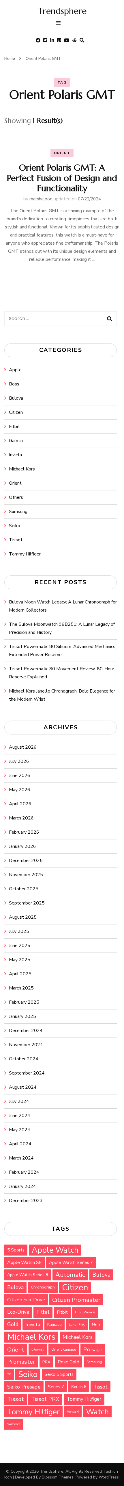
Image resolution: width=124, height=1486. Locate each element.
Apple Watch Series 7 (71, 1262)
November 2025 (26, 875)
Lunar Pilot (77, 1324)
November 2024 (26, 1045)
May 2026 (19, 790)
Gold (12, 1324)
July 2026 (19, 761)
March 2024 (21, 1158)
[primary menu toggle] (59, 23)
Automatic (70, 1275)
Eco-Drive (18, 1312)
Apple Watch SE (24, 1262)
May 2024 (19, 1130)
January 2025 (22, 1016)
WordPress (109, 1477)
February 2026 (24, 832)
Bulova (16, 398)
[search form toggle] (82, 40)
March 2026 (21, 818)
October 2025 (23, 889)
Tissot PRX (45, 1399)
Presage (92, 1349)
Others (16, 497)
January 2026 (22, 846)
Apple (15, 370)
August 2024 (23, 1087)
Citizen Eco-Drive (26, 1299)
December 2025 (26, 860)
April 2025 (20, 974)
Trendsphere (62, 10)
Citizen (16, 412)
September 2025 (27, 903)
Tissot (15, 540)
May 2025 (19, 960)
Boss (14, 384)
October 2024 (23, 1059)
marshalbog (40, 199)
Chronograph (43, 1287)
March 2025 (21, 988)
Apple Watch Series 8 (27, 1275)
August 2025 (23, 917)
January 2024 (22, 1186)
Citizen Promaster (76, 1300)
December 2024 (26, 1030)
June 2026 (19, 775)
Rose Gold (68, 1362)
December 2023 (26, 1200)
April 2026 (20, 804)
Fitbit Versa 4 (85, 1312)
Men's (96, 1324)
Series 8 (78, 1386)
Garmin (16, 441)
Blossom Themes (58, 1477)
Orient (62, 153)
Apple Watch (55, 1250)
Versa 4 (73, 1411)
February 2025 (24, 1002)
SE (9, 1374)
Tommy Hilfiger (25, 554)
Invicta (15, 455)
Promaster (21, 1362)
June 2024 (19, 1115)
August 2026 (23, 747)
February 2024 (24, 1172)
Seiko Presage (24, 1386)
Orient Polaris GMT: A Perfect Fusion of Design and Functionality (62, 177)
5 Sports (16, 1250)
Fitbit (14, 426)
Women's (13, 1424)
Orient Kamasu (63, 1349)
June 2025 (19, 945)
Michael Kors (22, 469)
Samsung (18, 511)
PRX (46, 1362)
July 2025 (19, 931)
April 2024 (20, 1144)
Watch (97, 1411)
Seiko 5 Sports (59, 1374)
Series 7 (56, 1387)
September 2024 (27, 1073)
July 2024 (19, 1101)
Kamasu (54, 1324)
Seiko (14, 526)
